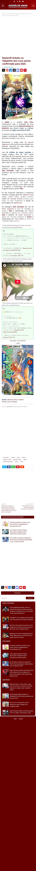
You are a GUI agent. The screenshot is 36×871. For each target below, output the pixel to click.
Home (15, 718)
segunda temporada (8, 461)
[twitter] (14, 1)
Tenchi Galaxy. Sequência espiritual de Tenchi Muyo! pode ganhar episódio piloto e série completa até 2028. (21, 539)
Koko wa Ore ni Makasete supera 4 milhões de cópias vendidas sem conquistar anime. (19, 704)
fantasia (24, 457)
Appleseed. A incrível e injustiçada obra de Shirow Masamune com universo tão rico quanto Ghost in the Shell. (21, 635)
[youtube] (23, 1)
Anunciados (12, 13)
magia (24, 459)
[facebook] (20, 1)
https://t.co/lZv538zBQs (10, 332)
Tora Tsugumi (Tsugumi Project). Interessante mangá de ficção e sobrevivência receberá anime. (18, 531)
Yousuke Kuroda (16, 199)
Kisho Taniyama (8, 209)
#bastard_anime (27, 248)
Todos (21, 461)
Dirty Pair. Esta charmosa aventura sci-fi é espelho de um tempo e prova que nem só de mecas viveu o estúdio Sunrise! (21, 627)
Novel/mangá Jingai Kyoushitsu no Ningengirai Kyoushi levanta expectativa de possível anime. (21, 696)
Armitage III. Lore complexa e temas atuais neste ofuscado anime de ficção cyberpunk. (21, 618)
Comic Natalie (12, 402)
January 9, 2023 (16, 255)
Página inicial (5, 13)
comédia (13, 457)
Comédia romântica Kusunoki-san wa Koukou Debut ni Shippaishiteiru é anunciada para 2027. (20, 524)
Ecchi (18, 457)
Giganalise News (17, 459)
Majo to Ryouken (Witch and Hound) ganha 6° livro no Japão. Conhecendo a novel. (21, 711)
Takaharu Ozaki (27, 195)
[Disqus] (17, 433)
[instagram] (17, 1)
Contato (21, 718)
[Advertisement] (18, 37)
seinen (16, 461)
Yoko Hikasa (19, 219)
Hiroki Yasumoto (24, 215)
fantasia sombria (7, 459)
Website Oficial (12, 400)
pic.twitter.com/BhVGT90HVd (11, 250)
